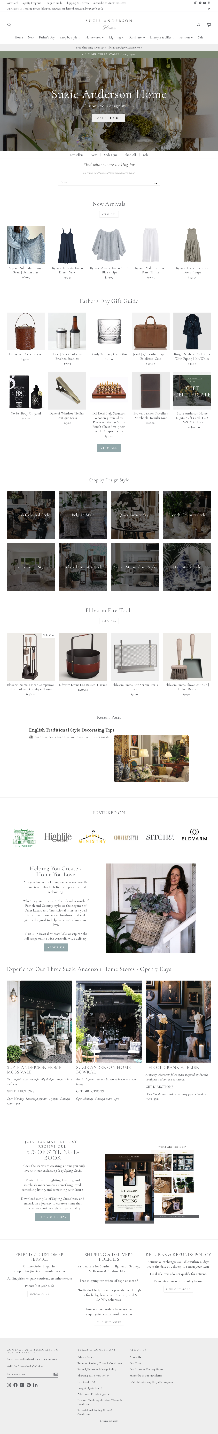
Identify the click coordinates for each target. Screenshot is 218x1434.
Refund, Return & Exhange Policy (96, 1369)
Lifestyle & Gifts (161, 37)
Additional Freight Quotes (93, 1394)
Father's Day (47, 37)
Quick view (25, 260)
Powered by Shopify (109, 1420)
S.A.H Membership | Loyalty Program (151, 1382)
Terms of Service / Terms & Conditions (99, 1363)
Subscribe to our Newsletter (146, 1375)
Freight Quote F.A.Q (89, 1388)
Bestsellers (76, 155)
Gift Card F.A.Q (86, 1382)
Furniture (135, 37)
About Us (135, 1357)
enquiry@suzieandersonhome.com (49, 1278)
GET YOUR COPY (52, 1217)
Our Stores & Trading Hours (146, 1369)
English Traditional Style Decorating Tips (71, 730)
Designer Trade (53, 3)
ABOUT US (56, 947)
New (31, 37)
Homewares (93, 37)
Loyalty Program (31, 3)
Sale (200, 37)
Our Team (135, 1363)
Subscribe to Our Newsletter (109, 3)
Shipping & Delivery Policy (93, 1375)
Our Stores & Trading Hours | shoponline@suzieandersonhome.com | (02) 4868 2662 (55, 8)
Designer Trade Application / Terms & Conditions (99, 1402)
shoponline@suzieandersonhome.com (39, 1271)
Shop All (130, 155)
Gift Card (12, 3)
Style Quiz (110, 155)
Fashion (185, 37)
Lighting (115, 37)
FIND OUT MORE (109, 1322)
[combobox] (109, 182)
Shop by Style (69, 37)
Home (19, 37)
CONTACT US (39, 1293)
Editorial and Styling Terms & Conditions (94, 1412)
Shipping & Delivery (77, 3)
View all (109, 214)
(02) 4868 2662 (34, 1366)
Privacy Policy (85, 1357)
